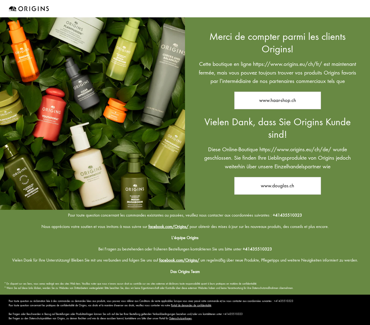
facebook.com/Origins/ (168, 226)
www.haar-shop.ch (277, 100)
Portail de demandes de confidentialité (191, 305)
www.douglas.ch (277, 185)
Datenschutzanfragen (180, 318)
